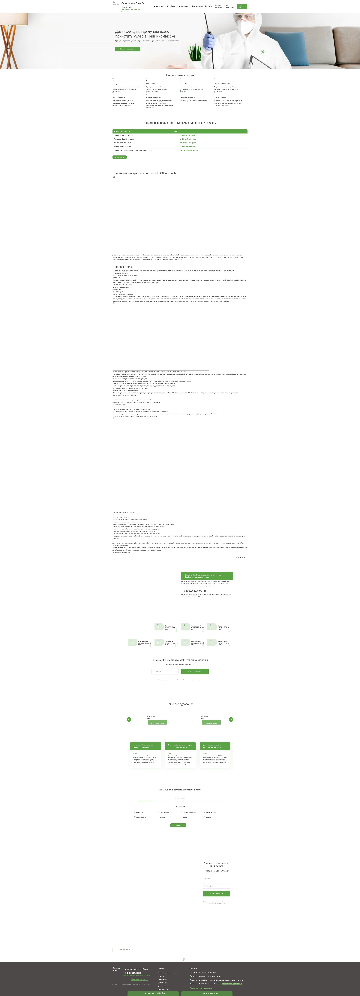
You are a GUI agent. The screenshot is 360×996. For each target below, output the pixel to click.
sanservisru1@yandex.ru (232, 984)
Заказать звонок (241, 6)
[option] (153, 717)
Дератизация (183, 6)
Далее (178, 825)
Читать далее (119, 157)
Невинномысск (139, 979)
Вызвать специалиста (127, 49)
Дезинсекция (158, 6)
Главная (161, 976)
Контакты (208, 6)
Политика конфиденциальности (168, 973)
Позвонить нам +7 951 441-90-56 (155, 993)
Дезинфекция (171, 6)
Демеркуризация (197, 6)
